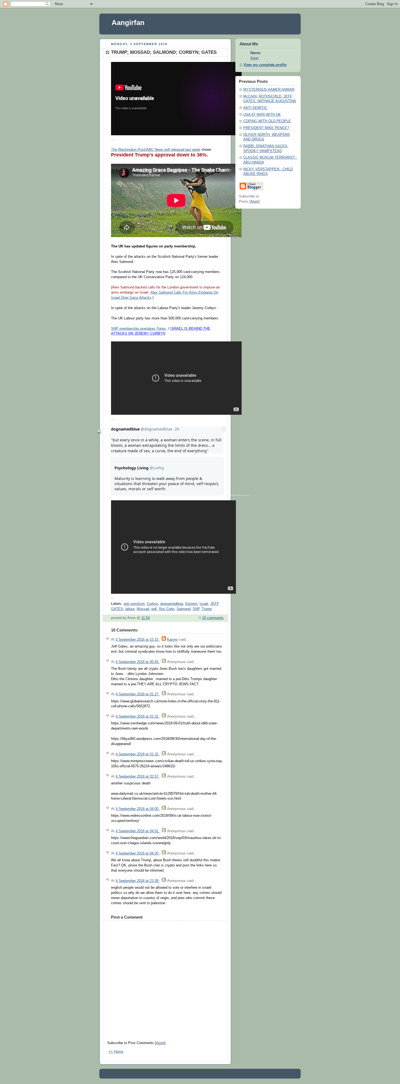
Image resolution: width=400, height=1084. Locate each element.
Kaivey (172, 640)
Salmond (183, 609)
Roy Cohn (166, 609)
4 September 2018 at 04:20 (137, 853)
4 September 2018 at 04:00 (137, 809)
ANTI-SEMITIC (255, 108)
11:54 (145, 618)
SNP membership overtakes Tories (138, 329)
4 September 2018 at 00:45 (137, 662)
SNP (196, 609)
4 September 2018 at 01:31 (137, 716)
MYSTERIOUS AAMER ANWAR (268, 90)
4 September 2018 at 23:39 (137, 881)
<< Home (116, 1052)
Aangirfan (128, 22)
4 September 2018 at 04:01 (137, 831)
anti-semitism (134, 604)
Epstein (191, 604)
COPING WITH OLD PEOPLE (267, 121)
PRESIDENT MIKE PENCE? (266, 128)
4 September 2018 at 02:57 (137, 776)
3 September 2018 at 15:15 (137, 640)
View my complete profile (265, 65)
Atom (160, 1043)
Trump (207, 609)
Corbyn (152, 604)
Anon (254, 58)
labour (129, 609)
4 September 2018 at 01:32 (137, 754)
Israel (203, 604)
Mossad (143, 609)
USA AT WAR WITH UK (262, 115)
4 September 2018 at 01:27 (137, 694)
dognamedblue (171, 604)
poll (154, 609)
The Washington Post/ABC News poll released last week (155, 150)
